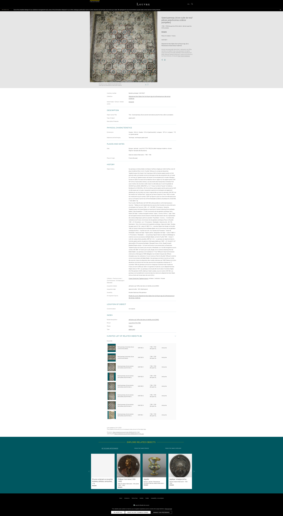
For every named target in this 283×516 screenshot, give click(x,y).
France (131, 326)
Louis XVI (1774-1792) (135, 323)
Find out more (168, 509)
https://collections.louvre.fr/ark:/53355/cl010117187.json (129, 434)
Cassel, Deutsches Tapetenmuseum (138, 278)
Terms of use (134, 498)
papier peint (132, 329)
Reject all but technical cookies (137, 512)
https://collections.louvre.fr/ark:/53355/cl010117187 (126, 432)
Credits (147, 498)
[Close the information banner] (280, 10)
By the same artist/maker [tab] (110, 448)
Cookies (141, 498)
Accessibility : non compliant (157, 498)
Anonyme (164, 32)
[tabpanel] (141, 471)
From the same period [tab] (141, 448)
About (120, 498)
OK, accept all (118, 512)
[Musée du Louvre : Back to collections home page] (143, 4)
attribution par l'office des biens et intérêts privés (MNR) (144, 319)
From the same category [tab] (173, 448)
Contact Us (126, 498)
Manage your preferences (161, 512)
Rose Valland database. (184, 56)
